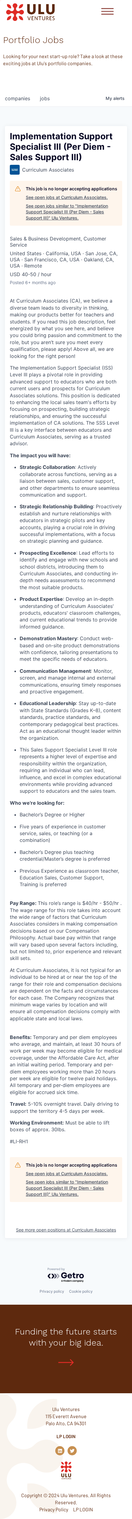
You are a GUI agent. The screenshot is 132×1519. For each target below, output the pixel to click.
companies (17, 98)
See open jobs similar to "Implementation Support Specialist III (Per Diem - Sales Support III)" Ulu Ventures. (67, 211)
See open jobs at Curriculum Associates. (67, 197)
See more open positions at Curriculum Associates (66, 1229)
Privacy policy (52, 1291)
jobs (45, 98)
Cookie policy (81, 1291)
